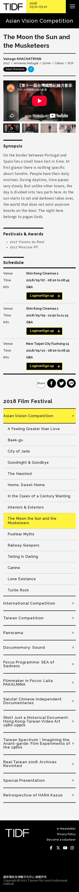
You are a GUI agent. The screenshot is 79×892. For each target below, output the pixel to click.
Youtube (65, 848)
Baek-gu (15, 440)
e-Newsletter (66, 828)
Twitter (58, 848)
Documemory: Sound (24, 647)
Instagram (72, 848)
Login (34, 295)
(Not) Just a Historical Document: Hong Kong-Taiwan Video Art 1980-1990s (36, 721)
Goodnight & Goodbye (28, 462)
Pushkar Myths (21, 534)
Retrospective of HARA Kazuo (33, 795)
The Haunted (20, 474)
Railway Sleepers (24, 545)
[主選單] (72, 6)
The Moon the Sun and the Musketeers (32, 520)
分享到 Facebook (51, 383)
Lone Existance (22, 579)
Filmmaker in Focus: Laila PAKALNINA (28, 682)
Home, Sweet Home (26, 485)
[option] (39, 100)
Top (71, 865)
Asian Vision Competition (28, 416)
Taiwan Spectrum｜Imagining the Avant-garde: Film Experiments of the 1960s (36, 743)
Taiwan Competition (23, 618)
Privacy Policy (66, 834)
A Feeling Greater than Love (34, 429)
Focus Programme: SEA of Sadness (28, 664)
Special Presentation (24, 780)
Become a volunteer (61, 839)
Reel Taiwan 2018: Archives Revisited (30, 764)
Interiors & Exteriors (26, 507)
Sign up (48, 295)
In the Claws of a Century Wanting (39, 496)
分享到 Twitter (61, 383)
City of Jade (19, 451)
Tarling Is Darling (23, 556)
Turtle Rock (18, 590)
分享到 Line (71, 383)
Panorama (13, 632)
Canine (14, 568)
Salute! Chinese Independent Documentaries (32, 701)
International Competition (29, 603)
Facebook (51, 848)
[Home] (13, 7)
